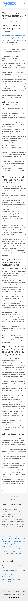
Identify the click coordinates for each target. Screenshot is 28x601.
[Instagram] (14, 597)
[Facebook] (9, 597)
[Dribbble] (18, 597)
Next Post (14, 500)
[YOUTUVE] (16, 597)
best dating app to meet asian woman (12, 35)
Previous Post (14, 496)
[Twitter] (11, 597)
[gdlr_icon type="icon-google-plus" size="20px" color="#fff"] (12, 549)
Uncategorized (6, 22)
